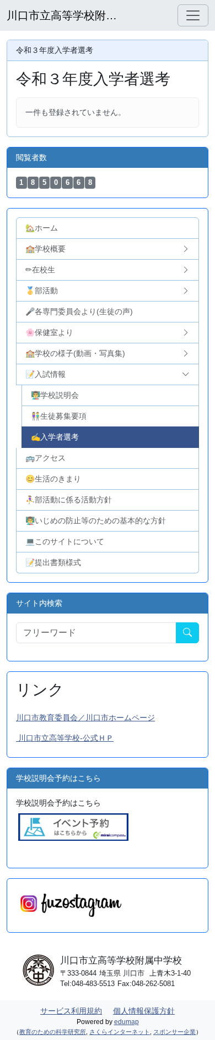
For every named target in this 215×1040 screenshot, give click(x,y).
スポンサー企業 (174, 1031)
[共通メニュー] (193, 15)
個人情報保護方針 (144, 1010)
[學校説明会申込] (73, 826)
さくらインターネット (119, 1031)
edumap (126, 1022)
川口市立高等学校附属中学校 (62, 15)
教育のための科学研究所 (52, 1031)
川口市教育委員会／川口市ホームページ (85, 717)
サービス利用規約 (71, 1010)
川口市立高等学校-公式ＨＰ (65, 738)
